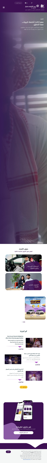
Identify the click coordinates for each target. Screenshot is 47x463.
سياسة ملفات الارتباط (27, 459)
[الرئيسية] (34, 7)
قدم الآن (36, 268)
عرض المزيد (25, 387)
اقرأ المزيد (21, 349)
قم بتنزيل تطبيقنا (23, 433)
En (26, 3)
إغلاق (8, 452)
